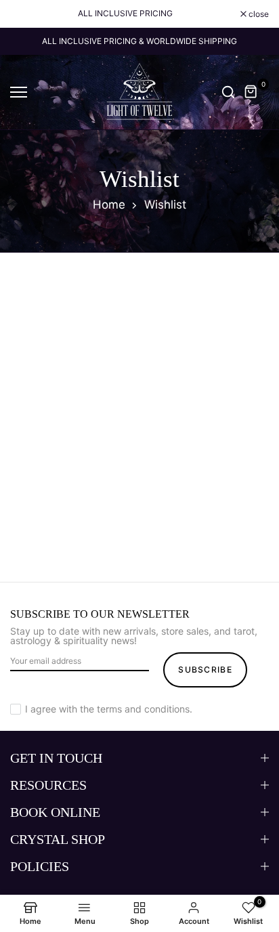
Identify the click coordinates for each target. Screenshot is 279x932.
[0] (251, 92)
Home (109, 204)
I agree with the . (108, 709)
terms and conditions (143, 709)
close (257, 14)
